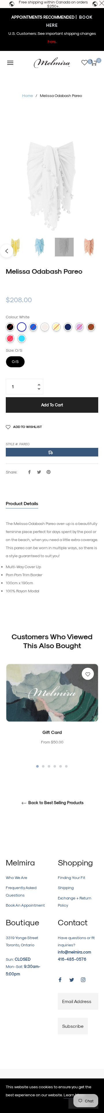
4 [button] (54, 766)
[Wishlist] (84, 63)
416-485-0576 (72, 959)
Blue (33, 327)
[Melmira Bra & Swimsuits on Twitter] (71, 979)
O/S (15, 360)
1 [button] (37, 766)
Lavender (79, 327)
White (21, 327)
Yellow (56, 327)
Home (27, 95)
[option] (52, 716)
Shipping (66, 887)
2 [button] (43, 766)
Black (10, 327)
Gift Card (52, 732)
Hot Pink (10, 338)
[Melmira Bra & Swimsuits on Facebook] (60, 979)
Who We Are (16, 877)
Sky (21, 338)
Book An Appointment (25, 905)
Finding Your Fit (71, 877)
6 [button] (66, 766)
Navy (68, 327)
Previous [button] (6, 251)
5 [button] (60, 766)
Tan (91, 327)
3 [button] (49, 766)
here (51, 41)
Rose (44, 327)
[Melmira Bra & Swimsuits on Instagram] (83, 979)
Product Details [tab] (22, 503)
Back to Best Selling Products (55, 802)
